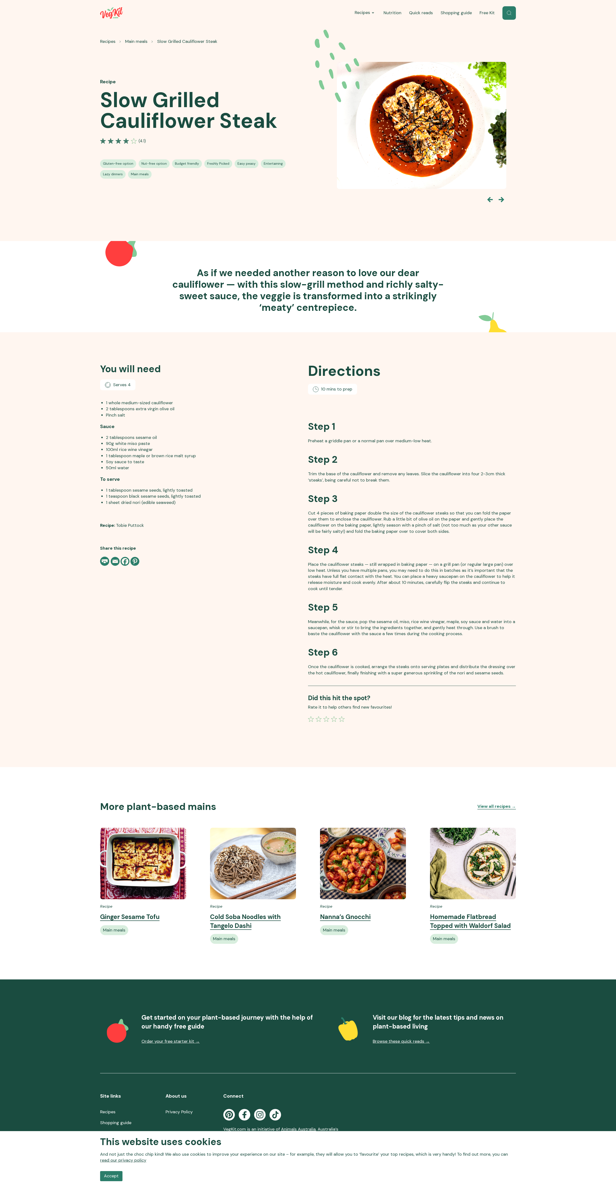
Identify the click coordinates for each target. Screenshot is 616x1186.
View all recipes (496, 806)
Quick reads (421, 13)
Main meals (136, 41)
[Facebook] (125, 561)
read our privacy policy (123, 1160)
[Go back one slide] (490, 199)
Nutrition (392, 13)
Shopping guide (456, 13)
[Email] (115, 561)
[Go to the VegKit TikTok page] (275, 1115)
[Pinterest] (134, 561)
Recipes (362, 12)
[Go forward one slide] (501, 199)
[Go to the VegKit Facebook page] (244, 1115)
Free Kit (487, 13)
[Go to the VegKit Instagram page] (260, 1115)
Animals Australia (298, 1129)
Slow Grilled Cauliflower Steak (187, 41)
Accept (111, 1176)
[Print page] (105, 561)
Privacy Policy (179, 1112)
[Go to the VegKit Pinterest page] (229, 1115)
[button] (509, 13)
